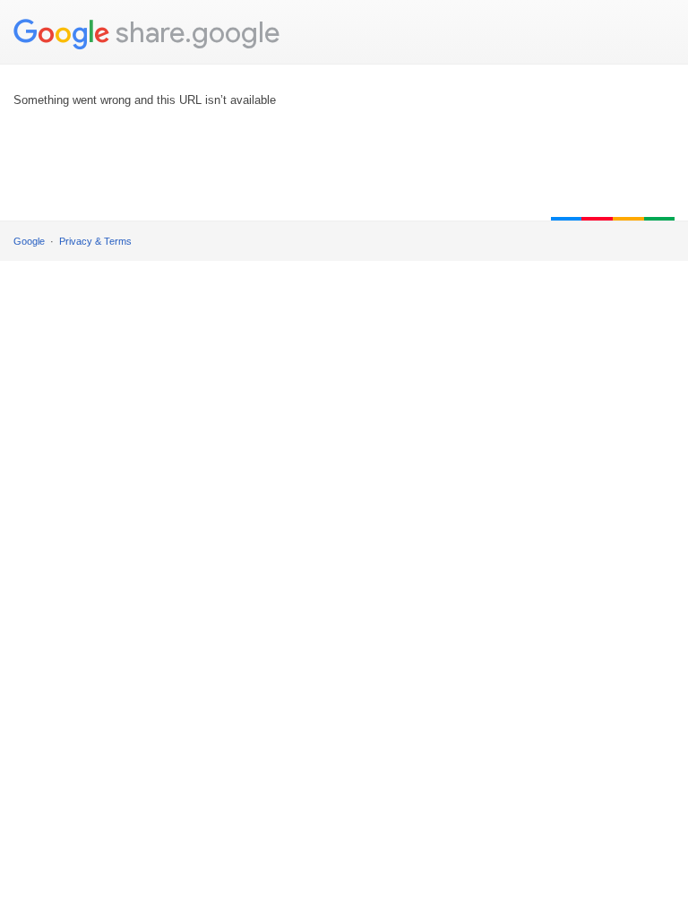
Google (29, 241)
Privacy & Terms (95, 241)
